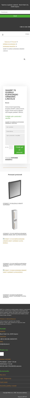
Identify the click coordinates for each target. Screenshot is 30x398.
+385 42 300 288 (25, 27)
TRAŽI (15, 16)
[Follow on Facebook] (28, 22)
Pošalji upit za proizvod (19, 149)
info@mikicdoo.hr (5, 344)
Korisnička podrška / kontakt (8, 386)
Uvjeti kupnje (3, 382)
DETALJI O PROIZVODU (19, 56)
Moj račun (3, 375)
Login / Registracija (5, 378)
